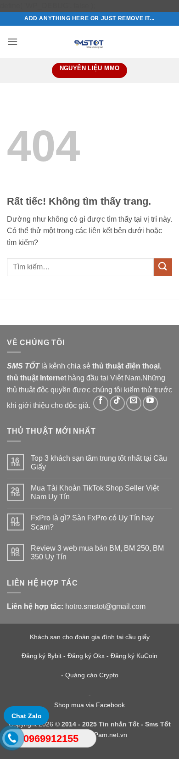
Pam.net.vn (110, 734)
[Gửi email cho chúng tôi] (133, 403)
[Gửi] (163, 267)
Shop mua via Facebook (89, 705)
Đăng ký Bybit (42, 655)
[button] (12, 41)
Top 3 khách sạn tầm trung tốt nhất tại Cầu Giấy (99, 462)
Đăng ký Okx (86, 655)
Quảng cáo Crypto (91, 675)
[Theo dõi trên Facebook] (100, 403)
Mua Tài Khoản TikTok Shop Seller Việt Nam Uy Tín (95, 492)
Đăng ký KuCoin (134, 655)
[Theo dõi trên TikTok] (117, 403)
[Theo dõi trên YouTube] (150, 403)
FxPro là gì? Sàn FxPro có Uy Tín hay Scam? (92, 522)
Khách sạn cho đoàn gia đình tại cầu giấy (90, 637)
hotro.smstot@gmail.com (105, 606)
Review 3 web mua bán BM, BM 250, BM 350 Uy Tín (97, 552)
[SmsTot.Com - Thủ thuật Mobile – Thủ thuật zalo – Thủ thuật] (89, 42)
